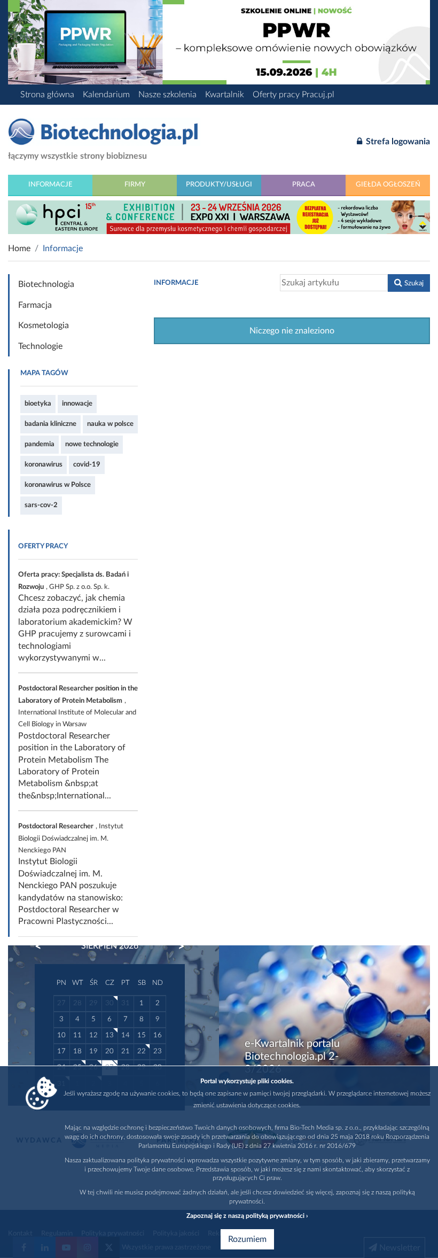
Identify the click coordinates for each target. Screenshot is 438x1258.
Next (176, 946)
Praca (303, 184)
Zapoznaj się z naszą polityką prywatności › (247, 1216)
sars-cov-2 (41, 505)
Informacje (50, 184)
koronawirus (43, 464)
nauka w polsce (110, 424)
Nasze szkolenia (167, 94)
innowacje (77, 403)
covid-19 (86, 464)
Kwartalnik (224, 94)
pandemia (39, 444)
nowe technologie (92, 444)
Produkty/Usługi (219, 184)
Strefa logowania (397, 141)
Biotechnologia (46, 284)
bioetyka (38, 403)
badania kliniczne (50, 424)
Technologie (40, 346)
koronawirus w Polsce (58, 485)
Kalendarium (106, 94)
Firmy (134, 184)
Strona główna (47, 94)
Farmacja (35, 305)
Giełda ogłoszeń (388, 184)
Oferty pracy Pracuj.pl (293, 94)
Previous (43, 946)
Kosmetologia (43, 325)
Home (19, 248)
